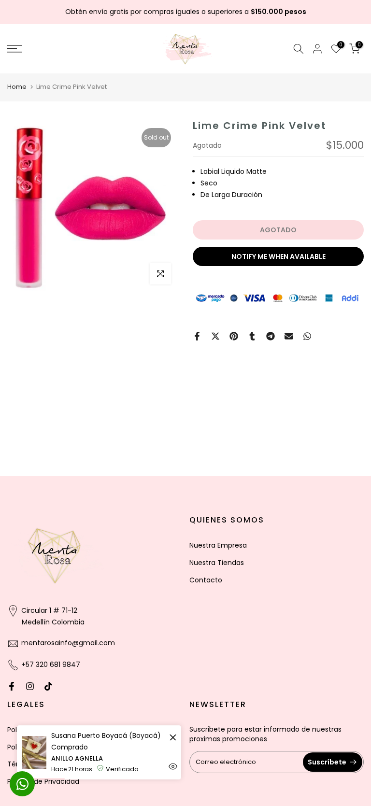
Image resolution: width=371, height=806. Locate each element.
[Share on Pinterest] (233, 336)
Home (17, 86)
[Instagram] (30, 686)
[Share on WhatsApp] (307, 336)
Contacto (205, 580)
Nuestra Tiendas (216, 562)
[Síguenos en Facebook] (11, 686)
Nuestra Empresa (218, 545)
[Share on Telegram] (270, 336)
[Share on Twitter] (215, 336)
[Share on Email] (289, 336)
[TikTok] (48, 686)
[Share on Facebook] (197, 336)
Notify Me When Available (278, 256)
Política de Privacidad (43, 781)
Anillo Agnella (77, 758)
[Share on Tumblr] (252, 336)
